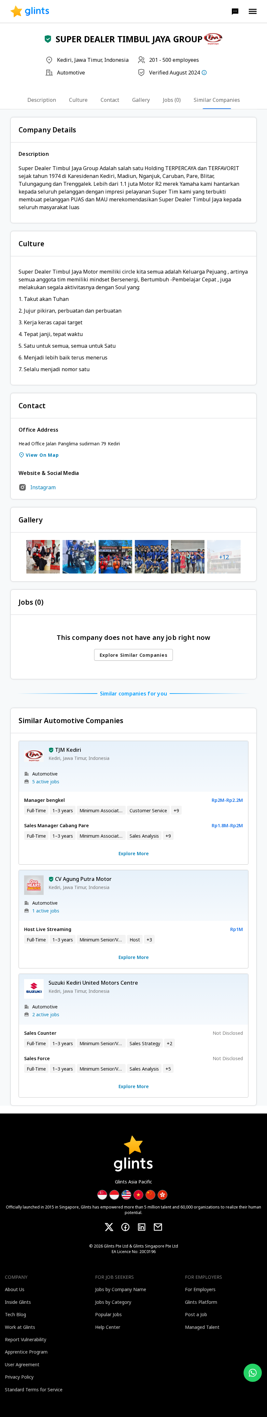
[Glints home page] (29, 11)
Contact (110, 100)
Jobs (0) (172, 100)
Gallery (141, 100)
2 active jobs (45, 1014)
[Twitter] (109, 1227)
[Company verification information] (204, 72)
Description (41, 100)
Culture (78, 100)
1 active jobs (45, 911)
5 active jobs (45, 781)
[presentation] (29, 11)
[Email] (157, 1227)
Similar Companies (217, 100)
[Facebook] (125, 1227)
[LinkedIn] (141, 1227)
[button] (235, 11)
